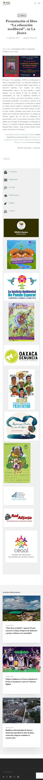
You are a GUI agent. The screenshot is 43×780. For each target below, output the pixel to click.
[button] (39, 3)
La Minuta (22, 15)
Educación (33, 38)
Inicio (4, 49)
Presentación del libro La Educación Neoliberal (20, 134)
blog (9, 49)
